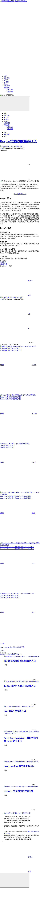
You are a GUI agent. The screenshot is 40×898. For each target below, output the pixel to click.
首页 (5, 132)
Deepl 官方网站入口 (20, 194)
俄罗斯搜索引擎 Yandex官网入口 (20, 661)
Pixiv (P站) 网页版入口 (15, 711)
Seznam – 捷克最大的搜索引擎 (18, 791)
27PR (1, 148)
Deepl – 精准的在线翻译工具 (18, 141)
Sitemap (8, 833)
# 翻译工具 (3, 264)
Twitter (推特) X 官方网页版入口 (20, 686)
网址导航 (7, 134)
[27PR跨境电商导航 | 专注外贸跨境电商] (17, 813)
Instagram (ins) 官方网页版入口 (19, 766)
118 (29, 314)
